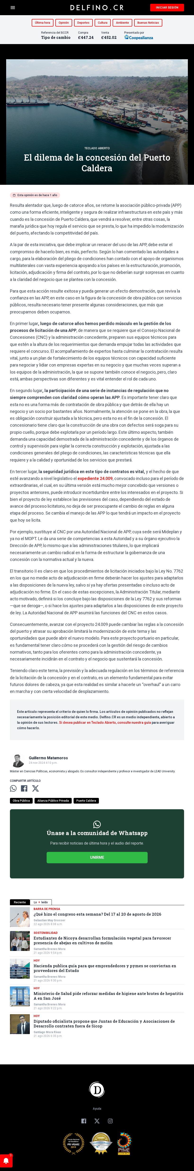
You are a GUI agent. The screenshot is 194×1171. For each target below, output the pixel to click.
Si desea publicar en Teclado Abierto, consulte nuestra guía (105, 722)
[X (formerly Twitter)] (97, 1121)
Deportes (83, 22)
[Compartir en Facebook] (24, 788)
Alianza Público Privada (53, 800)
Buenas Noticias (148, 22)
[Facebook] (84, 1121)
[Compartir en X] (35, 788)
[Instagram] (110, 1121)
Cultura (102, 22)
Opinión (64, 22)
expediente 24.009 (95, 478)
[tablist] (97, 902)
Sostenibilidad (45, 933)
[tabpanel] (97, 972)
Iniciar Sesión (167, 7)
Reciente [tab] (20, 902)
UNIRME (97, 857)
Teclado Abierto (97, 148)
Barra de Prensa (47, 909)
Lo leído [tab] (41, 902)
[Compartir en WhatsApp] (13, 788)
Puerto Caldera (86, 800)
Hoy (37, 960)
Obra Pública (21, 800)
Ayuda (97, 1108)
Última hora (42, 22)
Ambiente (122, 22)
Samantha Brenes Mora (49, 949)
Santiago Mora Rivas (47, 1032)
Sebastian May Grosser (49, 920)
